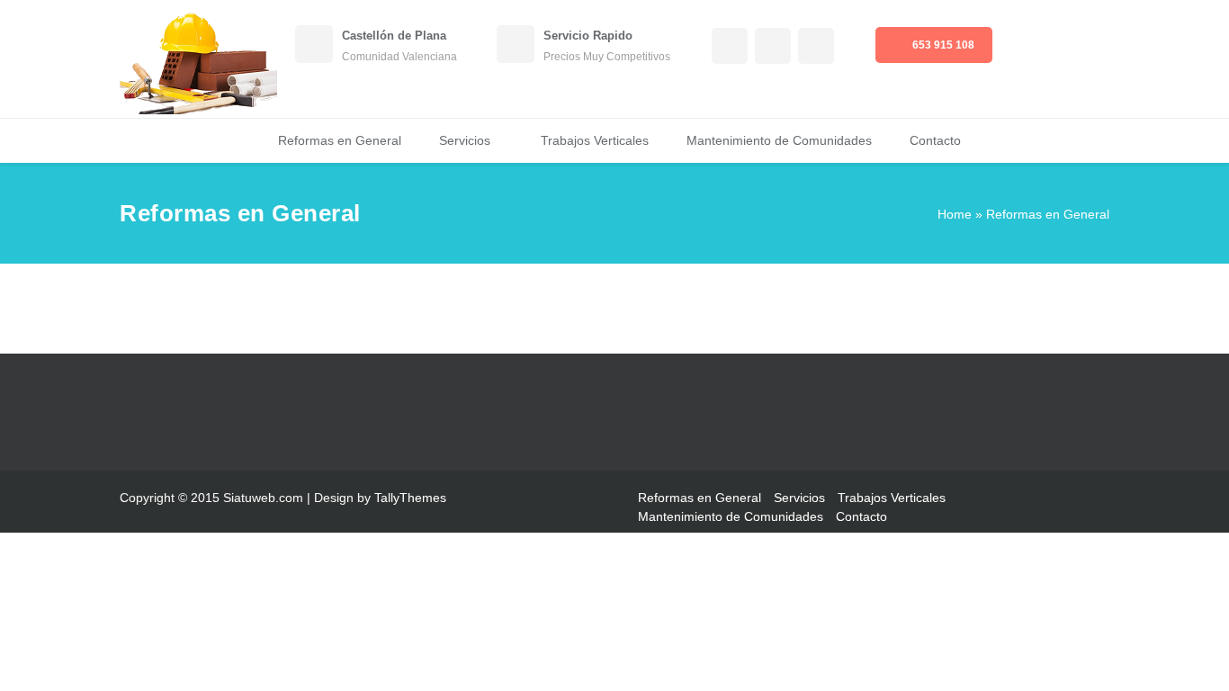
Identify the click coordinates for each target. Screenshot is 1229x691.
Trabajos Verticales (595, 140)
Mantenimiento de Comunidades (779, 140)
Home (954, 214)
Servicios (464, 140)
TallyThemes (410, 497)
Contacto (935, 140)
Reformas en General (339, 140)
